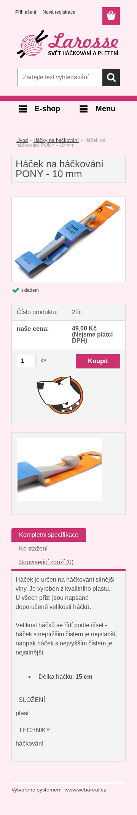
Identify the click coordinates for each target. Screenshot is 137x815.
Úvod (22, 140)
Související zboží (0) (46, 562)
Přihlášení (25, 12)
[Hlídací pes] (60, 394)
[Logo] (68, 44)
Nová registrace (59, 12)
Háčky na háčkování (56, 140)
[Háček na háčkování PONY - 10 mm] (68, 200)
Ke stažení (33, 548)
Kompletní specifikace (48, 535)
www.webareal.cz (85, 790)
